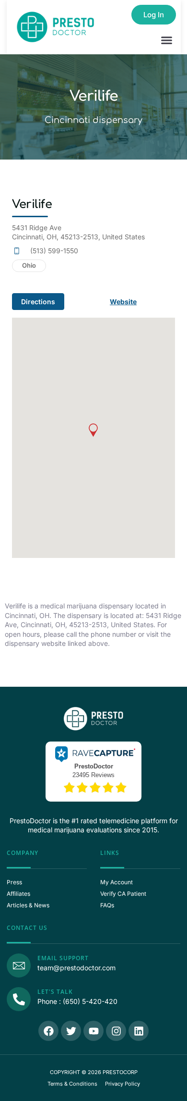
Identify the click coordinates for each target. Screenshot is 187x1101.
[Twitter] (71, 1031)
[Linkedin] (139, 1031)
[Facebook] (48, 1031)
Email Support (63, 958)
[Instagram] (116, 1031)
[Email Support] (19, 965)
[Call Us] (19, 999)
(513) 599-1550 (54, 251)
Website (123, 301)
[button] (167, 40)
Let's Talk (55, 992)
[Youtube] (93, 1031)
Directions (38, 301)
